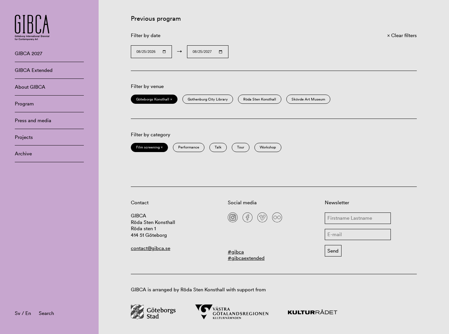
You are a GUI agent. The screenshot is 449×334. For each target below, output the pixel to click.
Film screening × (149, 147)
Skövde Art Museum (308, 99)
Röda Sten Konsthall (259, 99)
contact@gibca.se (150, 248)
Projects (24, 137)
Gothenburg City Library (208, 99)
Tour (240, 147)
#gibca (236, 252)
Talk (218, 147)
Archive (23, 153)
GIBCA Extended (34, 70)
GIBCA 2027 (28, 53)
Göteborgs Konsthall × (154, 99)
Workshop (268, 147)
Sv (17, 313)
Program (24, 103)
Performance (188, 147)
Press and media (33, 120)
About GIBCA (30, 87)
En (28, 313)
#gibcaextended (246, 258)
